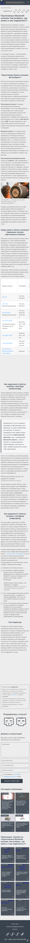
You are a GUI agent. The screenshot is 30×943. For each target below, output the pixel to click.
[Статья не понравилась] (21, 722)
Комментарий (6, 744)
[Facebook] (23, 11)
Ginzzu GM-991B (7, 343)
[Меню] (27, 2)
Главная (3, 7)
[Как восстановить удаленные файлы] (7, 885)
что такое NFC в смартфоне (14, 553)
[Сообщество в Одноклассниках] (12, 934)
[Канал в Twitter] (22, 934)
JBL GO (4, 297)
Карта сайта (15, 924)
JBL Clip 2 (5, 304)
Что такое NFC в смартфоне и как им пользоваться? (21, 909)
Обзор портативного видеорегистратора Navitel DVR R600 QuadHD (21, 892)
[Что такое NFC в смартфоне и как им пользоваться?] (22, 903)
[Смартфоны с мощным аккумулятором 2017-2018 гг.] (22, 867)
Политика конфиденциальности (15, 926)
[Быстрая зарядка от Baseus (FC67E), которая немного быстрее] (7, 867)
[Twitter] (27, 11)
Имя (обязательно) (7, 760)
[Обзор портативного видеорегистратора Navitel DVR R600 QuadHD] (22, 885)
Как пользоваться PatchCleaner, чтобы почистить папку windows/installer (21, 803)
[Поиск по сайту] (15, 3)
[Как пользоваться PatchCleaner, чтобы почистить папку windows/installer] (22, 796)
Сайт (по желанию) (7, 770)
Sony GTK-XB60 (7, 320)
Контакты (15, 929)
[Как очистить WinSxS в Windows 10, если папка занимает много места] (7, 818)
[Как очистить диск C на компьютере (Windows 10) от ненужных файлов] (22, 818)
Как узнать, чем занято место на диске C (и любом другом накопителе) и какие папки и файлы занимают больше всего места (7, 804)
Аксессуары (8, 7)
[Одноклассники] (19, 11)
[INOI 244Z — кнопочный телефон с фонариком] (7, 903)
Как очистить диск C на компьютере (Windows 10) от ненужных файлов (22, 824)
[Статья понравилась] (9, 722)
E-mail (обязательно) (8, 765)
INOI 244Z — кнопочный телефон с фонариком (7, 909)
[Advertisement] (15, 367)
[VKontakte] (15, 11)
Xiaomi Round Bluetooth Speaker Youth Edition (7, 351)
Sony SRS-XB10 (7, 335)
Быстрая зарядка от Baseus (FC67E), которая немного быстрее (7, 874)
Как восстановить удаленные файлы (6, 891)
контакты (14, 694)
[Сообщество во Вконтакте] (7, 934)
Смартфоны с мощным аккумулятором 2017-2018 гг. (22, 873)
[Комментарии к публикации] (27, 830)
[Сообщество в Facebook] (17, 934)
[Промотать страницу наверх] (27, 940)
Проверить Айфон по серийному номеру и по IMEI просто (8, 857)
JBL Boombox (6, 312)
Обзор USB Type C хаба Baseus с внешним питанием (21, 857)
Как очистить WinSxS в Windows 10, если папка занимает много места (8, 824)
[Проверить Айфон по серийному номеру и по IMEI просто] (7, 850)
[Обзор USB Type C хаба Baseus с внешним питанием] (22, 850)
